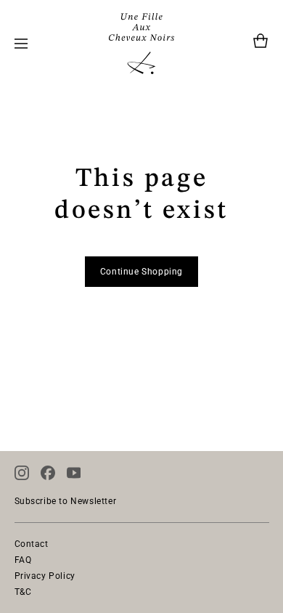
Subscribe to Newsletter (66, 501)
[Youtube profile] (74, 473)
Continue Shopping (141, 272)
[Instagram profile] (22, 473)
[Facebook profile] (48, 473)
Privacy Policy (45, 576)
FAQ (23, 560)
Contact (32, 544)
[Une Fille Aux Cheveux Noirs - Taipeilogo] (141, 43)
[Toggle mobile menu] (21, 43)
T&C (23, 592)
